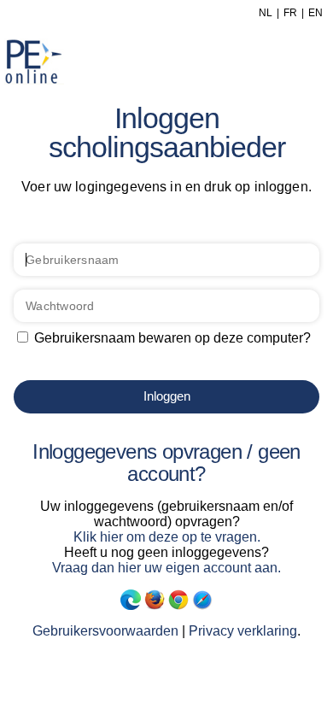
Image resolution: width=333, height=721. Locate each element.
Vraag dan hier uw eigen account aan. (166, 567)
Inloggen (166, 396)
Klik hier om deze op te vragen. (166, 537)
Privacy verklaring (243, 631)
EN (315, 13)
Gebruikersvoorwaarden (105, 631)
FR (290, 13)
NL (265, 13)
